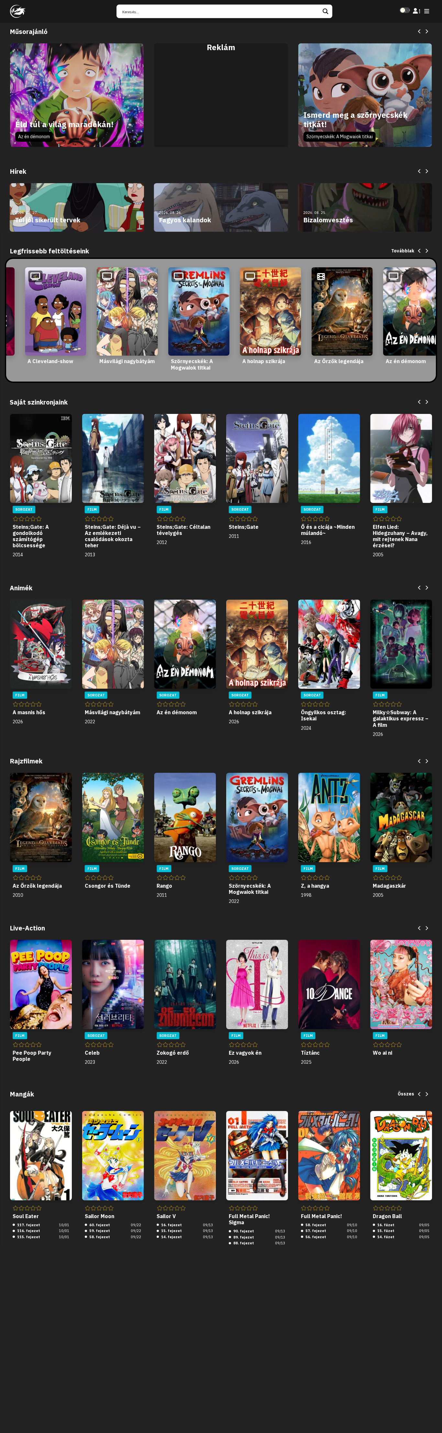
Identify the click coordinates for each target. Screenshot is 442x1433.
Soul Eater (26, 1216)
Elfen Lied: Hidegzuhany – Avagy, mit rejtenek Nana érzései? (400, 536)
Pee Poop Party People (32, 1056)
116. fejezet (28, 1230)
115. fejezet (28, 1237)
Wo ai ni (382, 1053)
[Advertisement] (220, 102)
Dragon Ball (387, 1216)
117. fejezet (28, 1225)
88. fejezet (243, 1243)
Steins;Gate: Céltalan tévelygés (183, 530)
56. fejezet (315, 1237)
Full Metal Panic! (321, 1216)
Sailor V (166, 1216)
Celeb (92, 1053)
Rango (164, 886)
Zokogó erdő (173, 1053)
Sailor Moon (99, 1216)
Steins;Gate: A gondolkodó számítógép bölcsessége (31, 536)
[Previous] (419, 32)
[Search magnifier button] (325, 11)
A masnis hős (29, 712)
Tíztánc (310, 1053)
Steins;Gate (244, 527)
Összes (406, 1094)
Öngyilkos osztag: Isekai (323, 715)
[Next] (426, 32)
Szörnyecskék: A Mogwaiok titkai (339, 136)
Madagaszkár (389, 886)
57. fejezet (315, 1230)
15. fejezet (171, 1230)
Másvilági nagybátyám (127, 361)
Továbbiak (402, 251)
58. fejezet (99, 1237)
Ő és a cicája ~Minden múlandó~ (328, 530)
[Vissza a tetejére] (431, 1418)
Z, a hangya (315, 886)
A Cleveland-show (50, 361)
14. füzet (385, 1237)
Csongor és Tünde (107, 886)
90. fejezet (243, 1231)
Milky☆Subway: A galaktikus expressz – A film (400, 718)
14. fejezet (171, 1237)
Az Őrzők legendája (338, 361)
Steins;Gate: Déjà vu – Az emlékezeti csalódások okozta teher (113, 536)
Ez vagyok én (245, 1053)
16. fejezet (171, 1225)
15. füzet (385, 1230)
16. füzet (385, 1225)
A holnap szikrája (263, 361)
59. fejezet (99, 1230)
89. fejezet (243, 1237)
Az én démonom (34, 136)
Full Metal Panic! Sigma (249, 1219)
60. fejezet (99, 1225)
